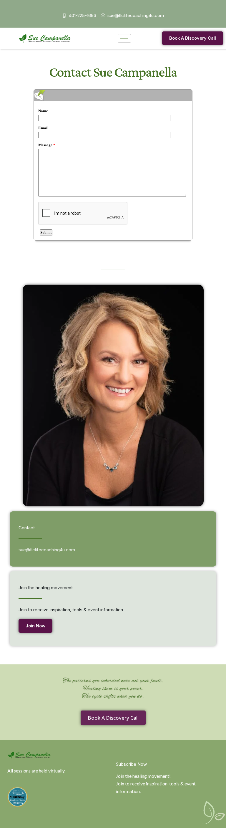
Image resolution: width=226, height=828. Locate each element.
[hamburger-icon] (124, 38)
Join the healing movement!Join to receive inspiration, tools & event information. (156, 783)
